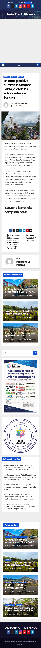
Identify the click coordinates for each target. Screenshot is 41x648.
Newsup (31, 641)
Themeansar (20, 644)
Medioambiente (10, 605)
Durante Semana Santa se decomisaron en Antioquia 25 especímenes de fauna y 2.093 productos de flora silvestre (13, 241)
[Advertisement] (20, 41)
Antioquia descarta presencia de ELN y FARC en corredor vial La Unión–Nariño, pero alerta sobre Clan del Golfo (19, 467)
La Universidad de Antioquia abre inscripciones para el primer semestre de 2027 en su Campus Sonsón (19, 506)
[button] (34, 65)
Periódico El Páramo (20, 14)
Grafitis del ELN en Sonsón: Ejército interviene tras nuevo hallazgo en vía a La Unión (20, 487)
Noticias (13, 76)
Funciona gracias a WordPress (14, 641)
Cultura (6, 76)
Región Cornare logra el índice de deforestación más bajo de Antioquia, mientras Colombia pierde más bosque (18, 496)
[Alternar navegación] (19, 64)
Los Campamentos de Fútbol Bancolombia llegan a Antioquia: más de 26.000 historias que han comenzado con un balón (20, 477)
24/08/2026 (11, 614)
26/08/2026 (11, 546)
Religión (20, 76)
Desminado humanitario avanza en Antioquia (29, 238)
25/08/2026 (11, 591)
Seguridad (23, 537)
